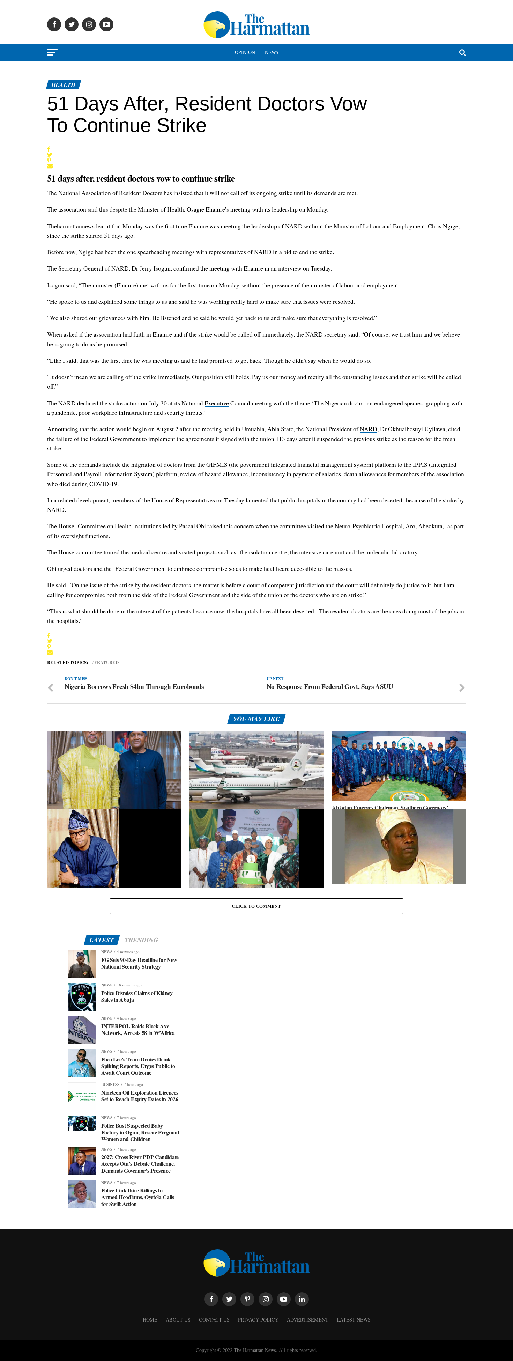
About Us (178, 1319)
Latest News (354, 1319)
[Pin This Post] (50, 160)
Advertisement (307, 1319)
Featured (106, 662)
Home (150, 1319)
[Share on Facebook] (50, 149)
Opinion (245, 52)
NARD (368, 429)
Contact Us (214, 1319)
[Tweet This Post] (50, 154)
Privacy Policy (258, 1319)
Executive (217, 403)
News (271, 52)
